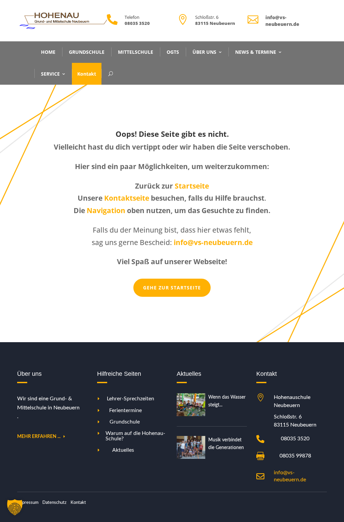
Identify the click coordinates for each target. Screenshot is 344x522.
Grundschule (86, 52)
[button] (15, 507)
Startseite (192, 186)
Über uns (204, 52)
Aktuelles (123, 450)
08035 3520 (295, 438)
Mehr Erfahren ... (38, 436)
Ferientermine (125, 410)
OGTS (173, 52)
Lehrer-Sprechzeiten (130, 398)
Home (48, 52)
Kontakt (86, 74)
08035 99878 (295, 455)
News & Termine (255, 52)
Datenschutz (54, 502)
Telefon (132, 17)
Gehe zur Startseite (172, 287)
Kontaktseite (126, 198)
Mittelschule (135, 52)
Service (50, 74)
